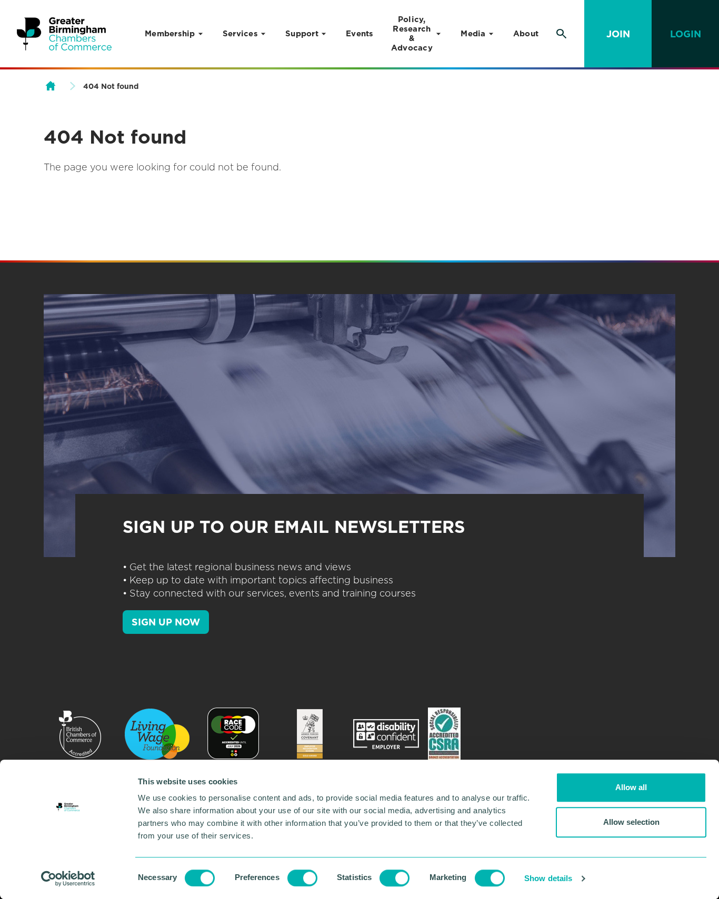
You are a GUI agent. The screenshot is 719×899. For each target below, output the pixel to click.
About (525, 33)
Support (301, 33)
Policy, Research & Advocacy (412, 34)
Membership (170, 33)
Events (360, 33)
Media (473, 33)
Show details (548, 878)
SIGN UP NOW (166, 622)
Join (618, 33)
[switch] (302, 878)
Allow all (631, 787)
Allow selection (631, 821)
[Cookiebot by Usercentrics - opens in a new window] (68, 878)
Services (240, 33)
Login (685, 33)
